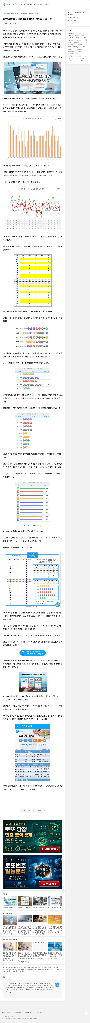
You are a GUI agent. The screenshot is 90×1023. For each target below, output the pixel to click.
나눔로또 (75, 33)
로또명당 (81, 60)
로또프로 (79, 49)
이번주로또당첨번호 (79, 35)
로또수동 (82, 58)
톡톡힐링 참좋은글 (6, 1012)
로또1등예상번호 (82, 56)
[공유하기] (29, 810)
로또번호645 (71, 38)
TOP (86, 1013)
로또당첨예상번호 (72, 51)
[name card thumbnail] (57, 984)
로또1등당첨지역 (72, 49)
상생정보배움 (28, 1012)
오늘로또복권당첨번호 (73, 58)
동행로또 (75, 47)
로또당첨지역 (83, 42)
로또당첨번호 (38, 5)
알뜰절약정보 (18, 1012)
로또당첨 (84, 38)
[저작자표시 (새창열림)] (44, 810)
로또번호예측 (78, 44)
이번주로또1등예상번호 (73, 42)
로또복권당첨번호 (72, 56)
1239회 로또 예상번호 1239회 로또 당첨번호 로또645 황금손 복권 (28, 983)
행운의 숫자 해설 (38, 1012)
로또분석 (80, 51)
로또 (80, 33)
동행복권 (70, 33)
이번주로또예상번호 (73, 40)
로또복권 (77, 53)
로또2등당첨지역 (83, 40)
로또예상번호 (28, 5)
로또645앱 (70, 35)
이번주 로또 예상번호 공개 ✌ (32, 526)
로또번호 (47, 5)
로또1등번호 (71, 53)
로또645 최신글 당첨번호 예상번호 (77, 13)
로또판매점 (78, 38)
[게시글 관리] (34, 810)
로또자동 (70, 60)
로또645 (70, 47)
